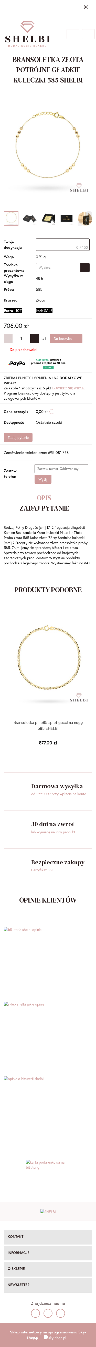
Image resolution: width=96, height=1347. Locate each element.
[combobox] (63, 267)
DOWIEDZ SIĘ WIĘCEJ (69, 388)
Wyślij (43, 479)
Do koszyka (63, 338)
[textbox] (63, 245)
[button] (48, 1237)
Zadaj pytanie (18, 437)
